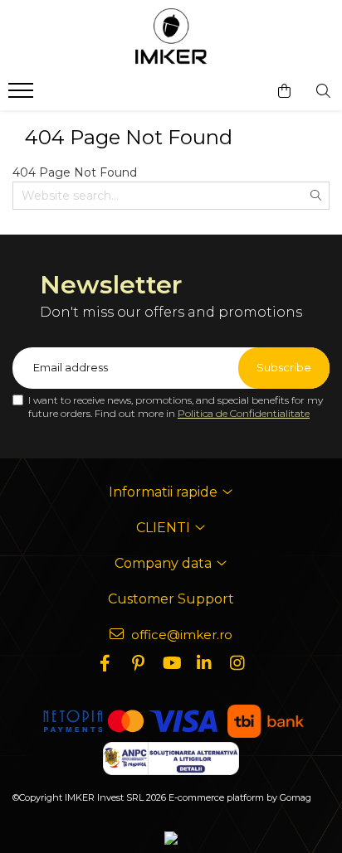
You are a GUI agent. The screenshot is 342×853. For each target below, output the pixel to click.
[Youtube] (171, 663)
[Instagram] (237, 663)
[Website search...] (323, 91)
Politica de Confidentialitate (244, 413)
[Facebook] (104, 663)
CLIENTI (164, 528)
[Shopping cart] (284, 91)
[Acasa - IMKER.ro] (171, 37)
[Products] (22, 95)
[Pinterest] (137, 663)
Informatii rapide (165, 492)
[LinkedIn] (204, 663)
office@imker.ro (180, 634)
